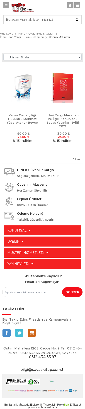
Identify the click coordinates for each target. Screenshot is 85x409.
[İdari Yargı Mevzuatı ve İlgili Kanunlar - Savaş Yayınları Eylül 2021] (62, 88)
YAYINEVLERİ (18, 264)
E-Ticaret (75, 404)
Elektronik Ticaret (40, 404)
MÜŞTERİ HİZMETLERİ (25, 253)
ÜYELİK (13, 241)
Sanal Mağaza (17, 404)
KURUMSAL (17, 230)
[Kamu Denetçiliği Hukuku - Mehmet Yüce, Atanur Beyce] (22, 88)
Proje (63, 404)
